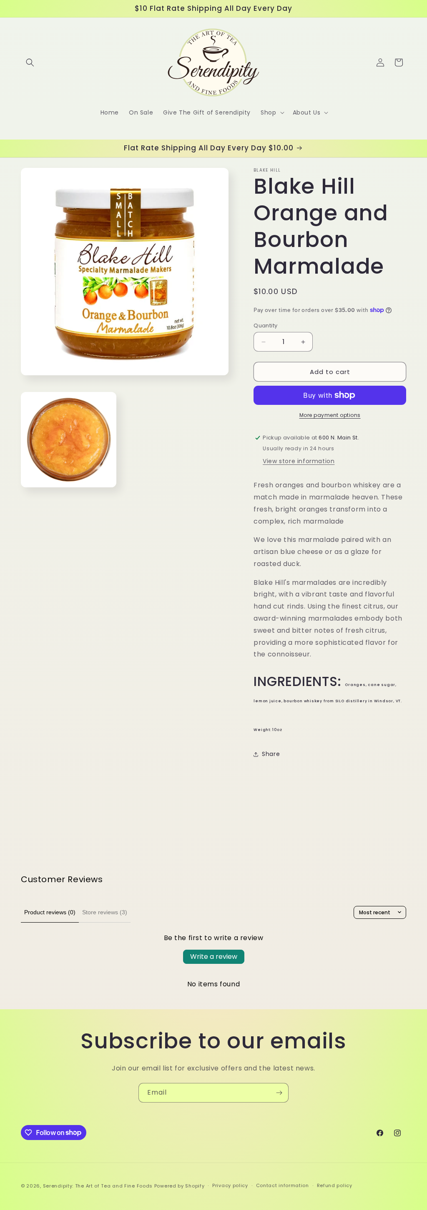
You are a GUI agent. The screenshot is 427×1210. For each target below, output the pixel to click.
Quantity (265, 325)
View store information (298, 461)
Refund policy (334, 1185)
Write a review (213, 956)
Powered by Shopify (179, 1186)
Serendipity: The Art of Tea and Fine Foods (98, 1186)
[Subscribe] (279, 1093)
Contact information (282, 1185)
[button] (30, 62)
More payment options (330, 415)
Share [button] (271, 754)
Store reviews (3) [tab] (104, 912)
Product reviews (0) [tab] (49, 912)
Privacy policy (230, 1185)
